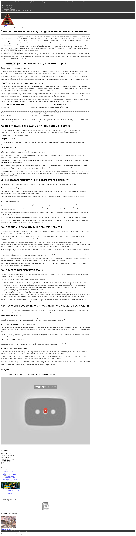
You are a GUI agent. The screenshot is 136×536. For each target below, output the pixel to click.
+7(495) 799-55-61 (9, 5)
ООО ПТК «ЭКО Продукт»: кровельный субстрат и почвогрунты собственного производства (10, 473)
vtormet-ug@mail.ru (9, 9)
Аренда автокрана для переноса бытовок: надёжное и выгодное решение (10, 492)
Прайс (5, 70)
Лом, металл (7, 45)
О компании (7, 38)
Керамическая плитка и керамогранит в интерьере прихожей (10, 479)
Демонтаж (10, 66)
